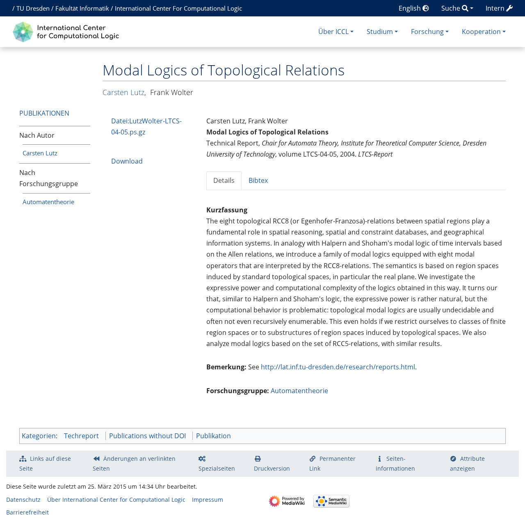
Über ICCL (333, 31)
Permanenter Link (332, 463)
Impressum (207, 499)
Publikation (213, 435)
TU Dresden (33, 8)
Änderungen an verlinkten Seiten (134, 463)
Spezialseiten (217, 468)
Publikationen (44, 113)
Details (224, 180)
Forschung (427, 31)
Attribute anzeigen (467, 463)
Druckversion (272, 468)
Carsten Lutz (40, 153)
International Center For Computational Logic (178, 8)
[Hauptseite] (68, 30)
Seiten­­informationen (395, 463)
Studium (380, 31)
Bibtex (258, 180)
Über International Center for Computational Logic (116, 499)
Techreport (81, 435)
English (410, 8)
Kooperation (481, 31)
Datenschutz (23, 499)
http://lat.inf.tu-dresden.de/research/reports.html (338, 366)
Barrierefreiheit (27, 512)
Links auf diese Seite (45, 463)
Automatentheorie (48, 202)
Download (127, 161)
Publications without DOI (147, 435)
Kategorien (39, 435)
